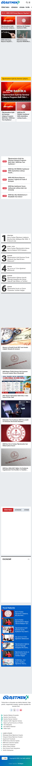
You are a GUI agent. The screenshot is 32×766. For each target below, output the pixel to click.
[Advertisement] (16, 59)
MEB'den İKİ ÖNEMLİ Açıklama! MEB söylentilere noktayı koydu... (18, 170)
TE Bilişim (20, 763)
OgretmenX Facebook (9, 739)
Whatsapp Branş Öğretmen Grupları (13, 735)
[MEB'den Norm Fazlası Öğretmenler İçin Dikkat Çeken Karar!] (16, 433)
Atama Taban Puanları (9, 746)
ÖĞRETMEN (5, 7)
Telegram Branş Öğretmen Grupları (13, 737)
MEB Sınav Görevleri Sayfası (11, 742)
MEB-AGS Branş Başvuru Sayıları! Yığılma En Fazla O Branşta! (17, 179)
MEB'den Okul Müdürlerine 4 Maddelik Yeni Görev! (17, 195)
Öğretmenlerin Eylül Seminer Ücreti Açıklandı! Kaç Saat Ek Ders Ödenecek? (18, 259)
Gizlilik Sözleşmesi (8, 750)
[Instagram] (17, 710)
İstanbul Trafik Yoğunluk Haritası (12, 721)
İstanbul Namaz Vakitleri (10, 719)
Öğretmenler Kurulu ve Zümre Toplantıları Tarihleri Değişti (16, 289)
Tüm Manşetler (7, 724)
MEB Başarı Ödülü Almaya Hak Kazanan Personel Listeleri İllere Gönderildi (15, 372)
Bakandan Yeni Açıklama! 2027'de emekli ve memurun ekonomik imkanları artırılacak (15, 420)
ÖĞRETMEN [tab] (8, 510)
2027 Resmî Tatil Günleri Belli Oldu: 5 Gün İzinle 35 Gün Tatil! (15, 396)
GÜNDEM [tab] (18, 510)
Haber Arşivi (6, 728)
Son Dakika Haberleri (9, 726)
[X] (14, 710)
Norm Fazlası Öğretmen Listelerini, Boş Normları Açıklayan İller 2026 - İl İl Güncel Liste (18, 239)
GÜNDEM (14, 7)
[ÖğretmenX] (10, 2)
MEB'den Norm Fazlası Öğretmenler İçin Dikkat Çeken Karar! (15, 444)
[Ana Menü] (29, 2)
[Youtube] (20, 710)
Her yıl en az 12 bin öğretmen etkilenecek (16, 269)
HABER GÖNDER (7, 733)
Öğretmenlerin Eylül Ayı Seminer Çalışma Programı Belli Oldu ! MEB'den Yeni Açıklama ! (17, 161)
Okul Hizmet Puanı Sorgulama (11, 748)
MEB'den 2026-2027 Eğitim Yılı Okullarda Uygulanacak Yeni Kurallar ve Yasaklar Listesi (15, 469)
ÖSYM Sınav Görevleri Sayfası (11, 741)
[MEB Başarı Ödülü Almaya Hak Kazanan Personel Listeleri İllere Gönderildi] (16, 360)
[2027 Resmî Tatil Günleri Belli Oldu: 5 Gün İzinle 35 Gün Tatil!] (16, 384)
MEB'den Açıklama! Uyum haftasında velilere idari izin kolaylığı (17, 188)
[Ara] (27, 2)
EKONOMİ (9, 255)
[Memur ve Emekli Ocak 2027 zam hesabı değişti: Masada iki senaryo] (16, 336)
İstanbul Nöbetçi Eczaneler (11, 715)
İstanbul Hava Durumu (9, 717)
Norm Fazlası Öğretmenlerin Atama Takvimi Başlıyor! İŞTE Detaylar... (18, 249)
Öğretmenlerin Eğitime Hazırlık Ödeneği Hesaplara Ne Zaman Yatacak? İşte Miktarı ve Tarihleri (17, 279)
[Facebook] (11, 710)
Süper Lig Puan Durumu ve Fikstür (13, 723)
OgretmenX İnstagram (9, 744)
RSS (5, 758)
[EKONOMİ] (28, 559)
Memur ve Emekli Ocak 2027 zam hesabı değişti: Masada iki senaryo (15, 348)
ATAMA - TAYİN (24, 7)
